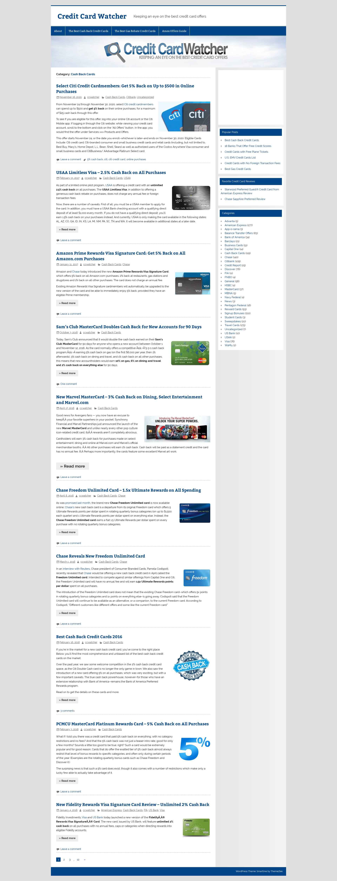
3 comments (67, 710)
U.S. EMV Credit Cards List (240, 157)
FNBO (228, 277)
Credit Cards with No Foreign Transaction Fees (252, 163)
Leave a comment (70, 159)
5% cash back (95, 159)
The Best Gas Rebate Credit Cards (135, 31)
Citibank (131, 97)
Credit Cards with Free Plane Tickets (246, 151)
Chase (126, 264)
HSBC (228, 285)
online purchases (136, 159)
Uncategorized (145, 97)
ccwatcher (93, 97)
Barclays (230, 241)
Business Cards (234, 245)
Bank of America (235, 237)
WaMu (229, 345)
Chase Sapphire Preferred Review (245, 199)
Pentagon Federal (235, 305)
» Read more (67, 229)
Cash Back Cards (115, 97)
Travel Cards (232, 325)
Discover (230, 269)
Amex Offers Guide (174, 31)
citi (105, 159)
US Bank (153, 810)
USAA (127, 178)
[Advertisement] (251, 97)
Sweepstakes (233, 321)
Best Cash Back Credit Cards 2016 (89, 636)
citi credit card (117, 159)
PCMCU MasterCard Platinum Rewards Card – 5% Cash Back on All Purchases (132, 723)
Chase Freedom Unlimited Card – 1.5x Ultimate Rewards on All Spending (128, 490)
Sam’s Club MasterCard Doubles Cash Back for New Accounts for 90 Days (128, 326)
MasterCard (232, 289)
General (229, 281)
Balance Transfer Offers (239, 233)
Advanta (230, 221)
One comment (68, 384)
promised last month (77, 502)
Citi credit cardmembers (138, 104)
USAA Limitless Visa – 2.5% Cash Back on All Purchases (111, 172)
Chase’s (69, 507)
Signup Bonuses (234, 313)
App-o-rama (232, 229)
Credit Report (233, 265)
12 (78, 859)
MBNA (229, 293)
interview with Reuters (76, 568)
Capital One (232, 249)
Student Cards (233, 317)
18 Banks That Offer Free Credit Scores (248, 146)
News (228, 301)
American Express (111, 810)
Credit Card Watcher (92, 15)
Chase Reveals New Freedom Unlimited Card (100, 556)
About (58, 31)
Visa (162, 810)
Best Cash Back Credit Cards (242, 140)
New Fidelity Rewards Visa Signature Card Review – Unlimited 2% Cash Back (132, 804)
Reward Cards (233, 309)
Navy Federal (233, 297)
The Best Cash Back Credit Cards (88, 31)
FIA (145, 810)
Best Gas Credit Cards (238, 169)
